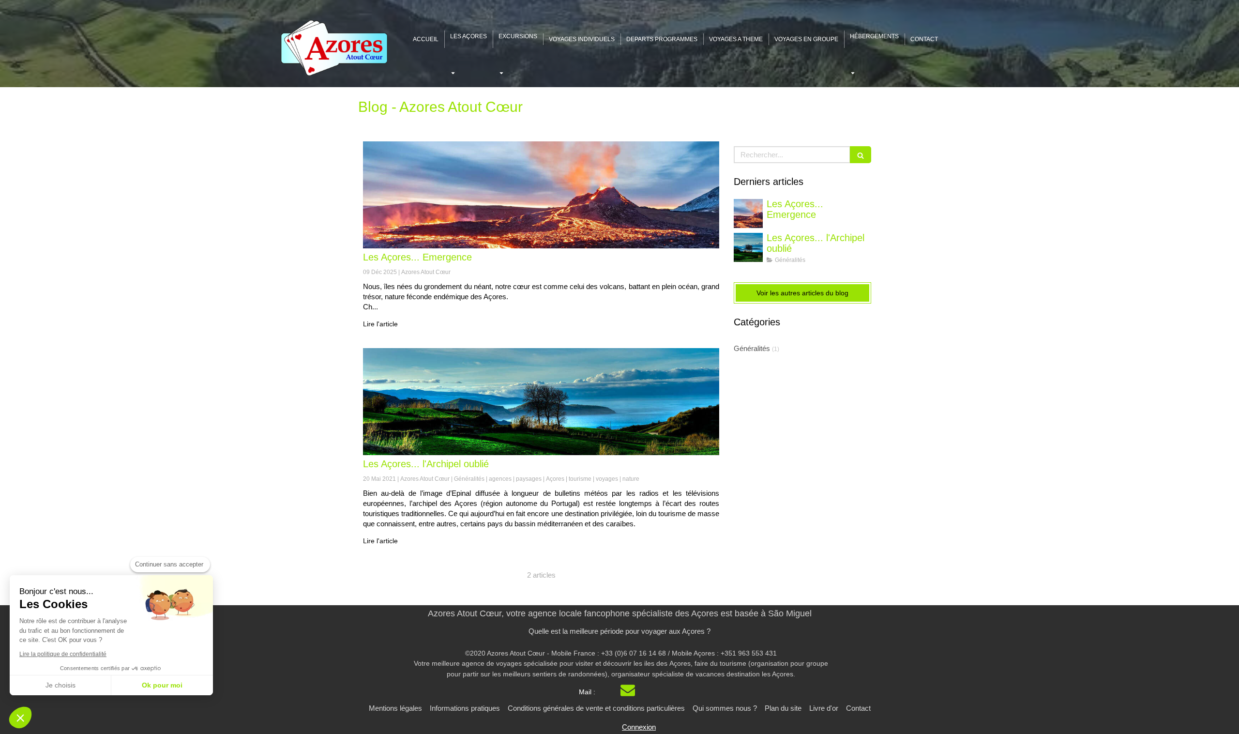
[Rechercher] (860, 154)
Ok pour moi (162, 685)
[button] (20, 717)
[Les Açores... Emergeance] (541, 194)
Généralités (752, 348)
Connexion (639, 727)
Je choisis (60, 685)
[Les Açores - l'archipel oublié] (541, 401)
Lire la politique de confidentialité (62, 654)
